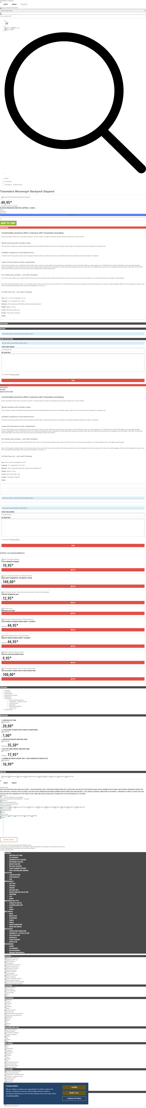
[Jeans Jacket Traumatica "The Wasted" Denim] (16, 576)
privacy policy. (14, 1096)
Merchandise (9, 694)
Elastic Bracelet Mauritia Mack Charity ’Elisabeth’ (18, 621)
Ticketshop (23, 4)
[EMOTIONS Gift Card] (6, 608)
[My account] (9, 29)
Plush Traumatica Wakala (10, 561)
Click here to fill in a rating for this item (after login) (17, 334)
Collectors (8, 692)
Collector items (13, 703)
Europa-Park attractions (16, 700)
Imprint (7, 830)
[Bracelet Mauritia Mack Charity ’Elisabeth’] (15, 636)
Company (8, 822)
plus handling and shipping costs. (21, 845)
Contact (7, 832)
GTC (6, 825)
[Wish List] (12, 28)
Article (73, 570)
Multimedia (8, 697)
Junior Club (12, 708)
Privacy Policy (15, 374)
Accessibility (8, 835)
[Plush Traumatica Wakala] (10, 559)
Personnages (9, 709)
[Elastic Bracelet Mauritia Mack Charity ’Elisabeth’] (17, 619)
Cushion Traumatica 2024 (9, 594)
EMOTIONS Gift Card (8, 611)
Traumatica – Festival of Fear (13, 185)
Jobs (6, 824)
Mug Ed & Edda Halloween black (12, 654)
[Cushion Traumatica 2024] (25, 592)
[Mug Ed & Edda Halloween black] (12, 652)
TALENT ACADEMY (15, 706)
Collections (8, 181)
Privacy (7, 827)
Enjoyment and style (11, 695)
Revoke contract (9, 839)
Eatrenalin (12, 705)
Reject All (74, 1093)
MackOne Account (10, 833)
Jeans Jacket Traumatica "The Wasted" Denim (16, 578)
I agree (74, 1087)
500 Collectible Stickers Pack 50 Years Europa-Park (18, 671)
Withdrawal (8, 829)
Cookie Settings (9, 821)
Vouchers (7, 690)
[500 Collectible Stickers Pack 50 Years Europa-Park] (18, 668)
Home (6, 178)
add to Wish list (73, 215)
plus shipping (14, 206)
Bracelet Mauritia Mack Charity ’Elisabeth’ (16, 638)
